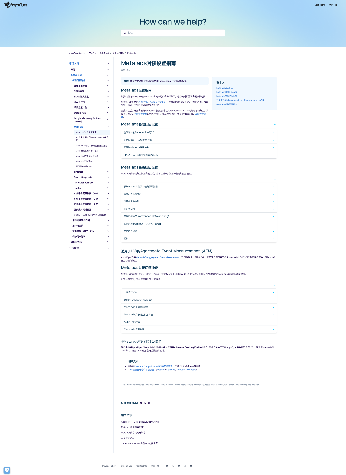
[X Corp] (145, 403)
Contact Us (141, 466)
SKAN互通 (79, 91)
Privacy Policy (109, 466)
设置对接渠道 (127, 438)
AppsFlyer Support (77, 53)
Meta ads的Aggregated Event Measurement (157, 257)
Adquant (181, 369)
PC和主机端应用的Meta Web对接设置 (92, 139)
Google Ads (80, 112)
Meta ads (131, 53)
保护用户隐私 (78, 236)
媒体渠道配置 (80, 85)
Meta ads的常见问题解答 (133, 432)
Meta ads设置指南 (224, 88)
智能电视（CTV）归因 (83, 231)
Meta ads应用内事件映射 (133, 427)
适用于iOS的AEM (84, 166)
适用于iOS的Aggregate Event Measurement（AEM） (241, 100)
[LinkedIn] (149, 403)
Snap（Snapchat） (83, 177)
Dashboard (320, 5)
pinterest (78, 171)
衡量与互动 (104, 53)
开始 (73, 69)
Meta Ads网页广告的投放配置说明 (91, 145)
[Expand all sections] (275, 124)
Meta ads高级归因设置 (226, 96)
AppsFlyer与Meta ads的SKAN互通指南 (140, 421)
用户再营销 (77, 225)
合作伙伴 (74, 248)
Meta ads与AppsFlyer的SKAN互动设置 (153, 366)
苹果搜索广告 (80, 107)
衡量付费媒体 (118, 53)
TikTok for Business (83, 182)
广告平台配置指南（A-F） (86, 193)
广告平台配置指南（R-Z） (86, 204)
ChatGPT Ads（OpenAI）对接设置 (90, 215)
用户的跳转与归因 (81, 220)
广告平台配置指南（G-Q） (87, 198)
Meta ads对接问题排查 (226, 104)
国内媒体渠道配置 (82, 209)
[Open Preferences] (7, 470)
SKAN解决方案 (81, 96)
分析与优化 (76, 242)
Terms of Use (126, 466)
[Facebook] (141, 403)
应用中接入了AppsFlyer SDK (152, 102)
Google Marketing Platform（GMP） (87, 120)
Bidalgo (160, 369)
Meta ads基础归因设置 (226, 92)
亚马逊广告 (79, 102)
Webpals (191, 369)
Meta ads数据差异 (84, 161)
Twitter (77, 188)
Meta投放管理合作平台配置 (141, 369)
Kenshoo (170, 369)
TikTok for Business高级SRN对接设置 (139, 443)
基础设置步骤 (140, 113)
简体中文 (333, 5)
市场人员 (92, 53)
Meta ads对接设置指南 (86, 132)
